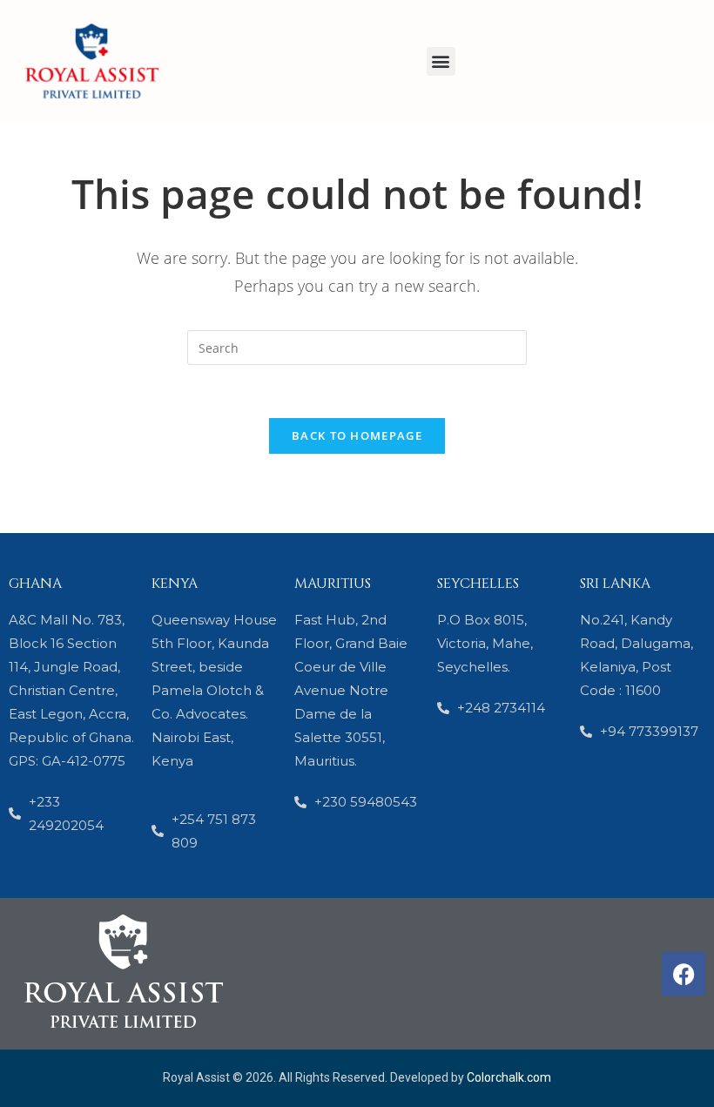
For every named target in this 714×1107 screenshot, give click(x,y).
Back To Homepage (357, 435)
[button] (441, 61)
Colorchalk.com (509, 1077)
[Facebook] (683, 974)
